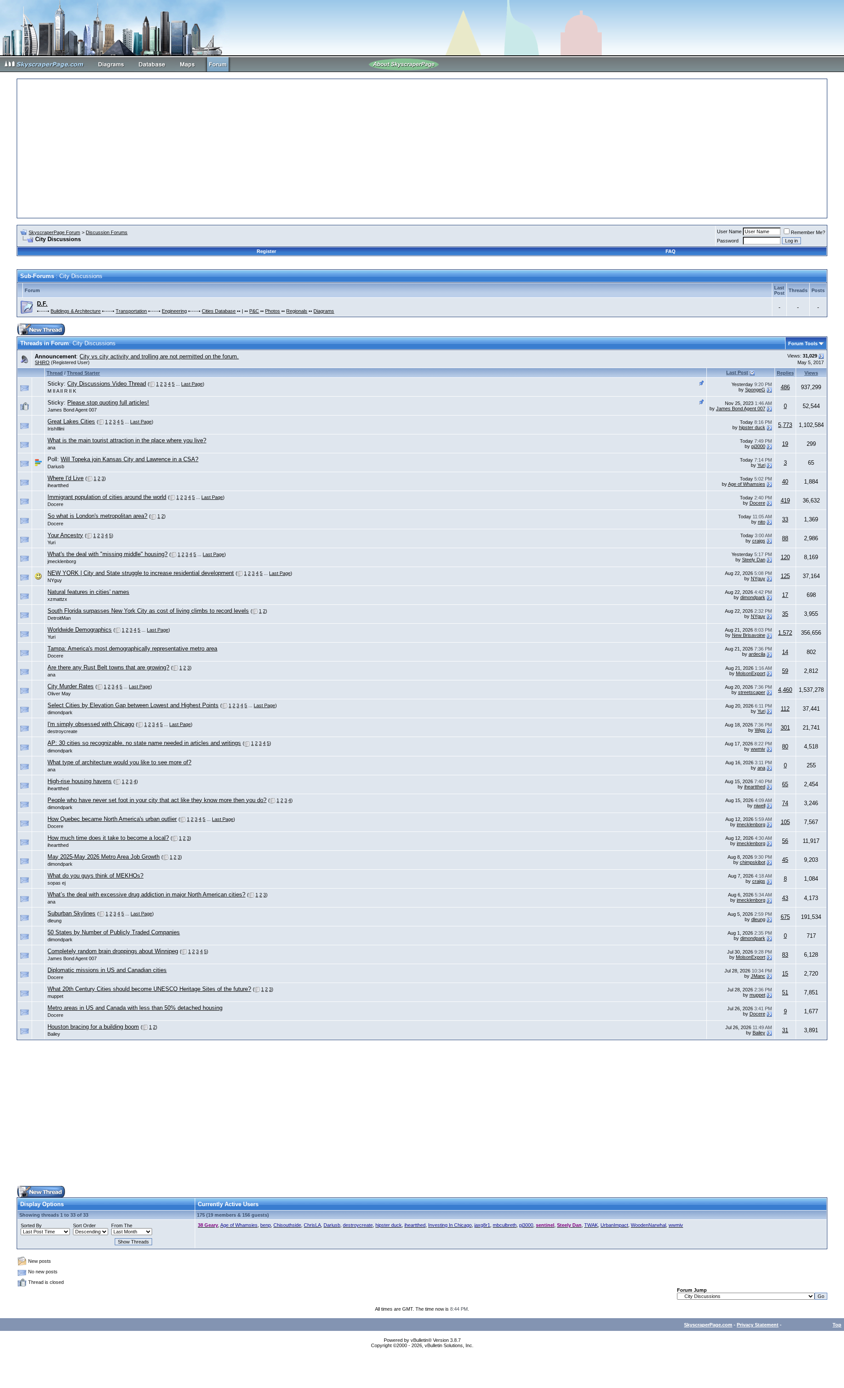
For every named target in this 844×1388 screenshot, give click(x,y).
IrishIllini (55, 428)
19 (785, 444)
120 (785, 557)
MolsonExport (750, 673)
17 (785, 595)
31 (785, 1030)
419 (785, 500)
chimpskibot (752, 862)
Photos (272, 311)
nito (761, 521)
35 (785, 614)
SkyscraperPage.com (708, 1324)
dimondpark (752, 597)
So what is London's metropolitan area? (97, 516)
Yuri (761, 465)
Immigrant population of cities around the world (106, 497)
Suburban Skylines (71, 913)
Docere (55, 504)
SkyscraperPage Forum (54, 232)
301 (785, 727)
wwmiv (758, 749)
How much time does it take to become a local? (108, 838)
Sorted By (31, 1225)
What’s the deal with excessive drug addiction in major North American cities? (146, 894)
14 (785, 652)
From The (121, 1225)
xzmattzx (57, 599)
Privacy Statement (758, 1324)
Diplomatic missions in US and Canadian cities (107, 970)
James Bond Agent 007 (72, 409)
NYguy (54, 580)
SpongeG (755, 389)
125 (785, 576)
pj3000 (758, 446)
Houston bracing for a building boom (93, 1026)
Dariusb (55, 466)
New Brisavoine (748, 635)
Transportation (131, 311)
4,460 (785, 690)
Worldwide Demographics (79, 629)
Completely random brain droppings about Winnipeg (112, 951)
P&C (254, 311)
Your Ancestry (65, 535)
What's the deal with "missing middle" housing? (107, 554)
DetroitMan (59, 618)
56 (785, 841)
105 (785, 822)
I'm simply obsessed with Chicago (90, 724)
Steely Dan (753, 559)
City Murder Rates (70, 686)
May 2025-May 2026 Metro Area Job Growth (103, 856)
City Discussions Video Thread (106, 383)
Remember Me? (808, 232)
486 (785, 387)
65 (785, 784)
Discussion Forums (106, 232)
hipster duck (752, 427)
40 (785, 481)
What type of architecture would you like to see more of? (119, 762)
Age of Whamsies (746, 484)
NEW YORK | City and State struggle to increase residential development (140, 573)
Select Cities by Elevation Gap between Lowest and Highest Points (132, 705)
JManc (758, 976)
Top (837, 1324)
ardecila (757, 654)
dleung (54, 920)
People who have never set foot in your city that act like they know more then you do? (156, 800)
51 (785, 992)
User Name (729, 231)
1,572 (785, 632)
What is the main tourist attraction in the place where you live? (126, 440)
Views (811, 373)
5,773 (785, 425)
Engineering (174, 311)
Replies (785, 373)
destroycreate (62, 731)
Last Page (192, 384)
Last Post (737, 372)
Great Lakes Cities (71, 421)
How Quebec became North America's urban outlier (112, 819)
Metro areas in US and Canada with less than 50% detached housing (134, 1008)
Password (727, 240)
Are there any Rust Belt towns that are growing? (108, 667)
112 (785, 708)
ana (51, 447)
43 (785, 898)
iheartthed (58, 485)
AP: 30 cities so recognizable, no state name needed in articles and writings (144, 743)
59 (785, 671)
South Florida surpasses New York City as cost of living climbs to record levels (148, 610)
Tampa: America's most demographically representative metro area (132, 648)
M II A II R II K (61, 391)
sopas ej (56, 883)
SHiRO (42, 362)
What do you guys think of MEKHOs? (95, 875)
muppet (55, 996)
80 (785, 746)
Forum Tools (803, 343)
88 (785, 538)
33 (785, 519)
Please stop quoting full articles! (108, 402)
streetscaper (751, 692)
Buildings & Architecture (76, 311)
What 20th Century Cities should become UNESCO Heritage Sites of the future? (149, 989)
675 (785, 917)
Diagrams (323, 311)
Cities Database (219, 311)
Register (266, 251)
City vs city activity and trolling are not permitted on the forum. (159, 356)
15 (785, 973)
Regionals (296, 311)
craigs (758, 540)
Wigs (760, 730)
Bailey (53, 1034)
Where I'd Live (65, 478)
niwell (759, 805)
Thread (55, 373)
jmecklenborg (61, 561)
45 (785, 860)
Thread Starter (83, 373)
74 (785, 803)
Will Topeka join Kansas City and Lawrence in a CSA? (129, 459)
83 (785, 954)
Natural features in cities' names (88, 592)
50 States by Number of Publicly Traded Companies (113, 932)
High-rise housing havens (79, 781)
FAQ (671, 251)
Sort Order (84, 1225)
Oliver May (59, 693)
